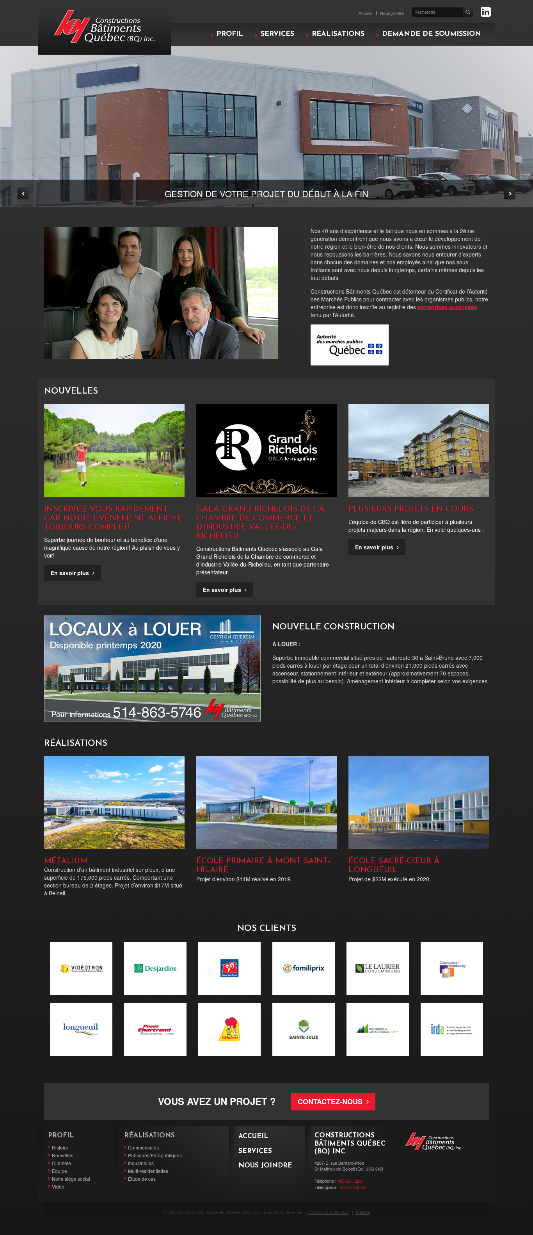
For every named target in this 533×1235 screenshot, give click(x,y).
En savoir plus (71, 573)
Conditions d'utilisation (329, 1212)
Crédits (362, 1212)
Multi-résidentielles (148, 1170)
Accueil (365, 13)
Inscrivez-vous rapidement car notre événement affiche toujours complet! (113, 518)
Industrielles (141, 1163)
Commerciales (143, 1147)
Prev (23, 194)
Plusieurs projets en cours (410, 509)
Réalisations (338, 34)
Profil (230, 34)
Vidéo (58, 1186)
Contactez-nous (331, 1101)
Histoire (60, 1147)
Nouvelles (62, 1155)
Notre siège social (71, 1178)
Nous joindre (392, 13)
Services (277, 34)
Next (509, 194)
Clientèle (61, 1163)
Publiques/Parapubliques (155, 1155)
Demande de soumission (431, 34)
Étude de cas (142, 1178)
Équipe (59, 1170)
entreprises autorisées (447, 307)
